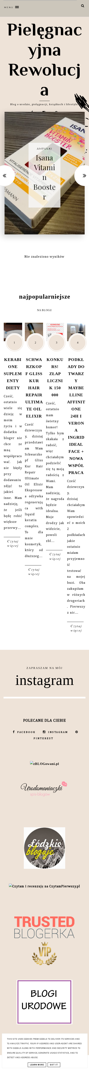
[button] (35, 6)
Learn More (37, 1065)
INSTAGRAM (58, 732)
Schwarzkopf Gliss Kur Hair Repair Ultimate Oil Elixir (34, 387)
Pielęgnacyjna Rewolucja (44, 59)
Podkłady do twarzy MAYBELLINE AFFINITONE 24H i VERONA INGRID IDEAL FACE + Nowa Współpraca (76, 416)
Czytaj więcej (12, 543)
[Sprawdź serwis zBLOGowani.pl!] (44, 764)
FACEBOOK (26, 732)
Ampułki (44, 148)
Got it (54, 1065)
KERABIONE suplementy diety (13, 373)
